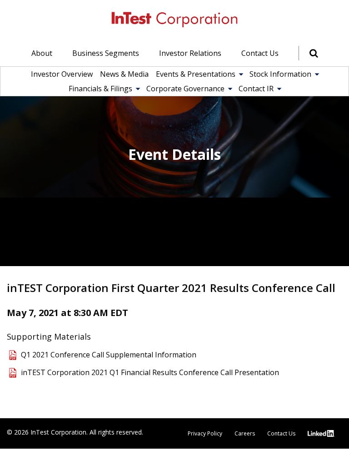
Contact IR (256, 89)
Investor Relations (190, 53)
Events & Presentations (195, 74)
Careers (244, 433)
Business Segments (105, 53)
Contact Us (260, 53)
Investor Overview (62, 74)
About (41, 53)
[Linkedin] (322, 433)
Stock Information (280, 74)
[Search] (308, 53)
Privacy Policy (205, 433)
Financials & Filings (100, 89)
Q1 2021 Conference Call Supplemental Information (108, 355)
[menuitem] (41, 53)
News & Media (124, 74)
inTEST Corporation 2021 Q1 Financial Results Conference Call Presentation (150, 372)
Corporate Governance (185, 89)
